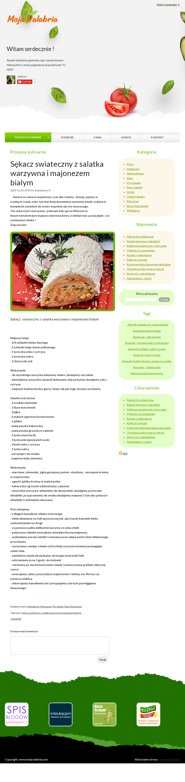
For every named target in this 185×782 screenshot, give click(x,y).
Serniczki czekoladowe (141, 273)
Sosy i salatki (135, 187)
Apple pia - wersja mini (147, 337)
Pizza (130, 164)
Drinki (130, 192)
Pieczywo (133, 201)
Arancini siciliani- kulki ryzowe (146, 349)
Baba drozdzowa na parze (147, 373)
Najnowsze (45, 606)
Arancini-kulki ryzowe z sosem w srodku (147, 361)
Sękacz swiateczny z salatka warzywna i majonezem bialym (51, 612)
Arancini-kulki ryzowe (146, 355)
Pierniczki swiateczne (140, 236)
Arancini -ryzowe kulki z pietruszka (147, 343)
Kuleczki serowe (137, 259)
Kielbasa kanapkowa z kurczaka (147, 245)
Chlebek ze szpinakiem (141, 250)
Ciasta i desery (136, 196)
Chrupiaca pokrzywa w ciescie (145, 269)
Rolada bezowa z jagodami (143, 241)
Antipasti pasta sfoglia (147, 330)
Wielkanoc (133, 210)
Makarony (133, 169)
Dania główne (135, 173)
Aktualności (33, 606)
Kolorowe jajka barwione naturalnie (149, 264)
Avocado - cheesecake (147, 367)
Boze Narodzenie (73, 606)
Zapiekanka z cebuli (139, 278)
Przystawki (58, 606)
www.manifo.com (169, 759)
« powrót (15, 618)
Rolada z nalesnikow (139, 255)
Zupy (130, 178)
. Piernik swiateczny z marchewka (147, 324)
